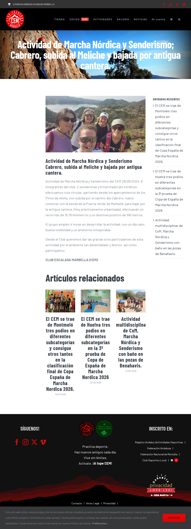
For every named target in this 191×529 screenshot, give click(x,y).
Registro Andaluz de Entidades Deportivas (159, 442)
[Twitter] (34, 442)
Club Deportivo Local (154, 460)
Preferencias (99, 523)
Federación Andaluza (159, 448)
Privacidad (109, 503)
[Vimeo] (43, 442)
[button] (179, 19)
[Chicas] (96, 124)
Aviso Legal (92, 503)
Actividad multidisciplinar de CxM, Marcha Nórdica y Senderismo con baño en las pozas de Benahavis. (132, 342)
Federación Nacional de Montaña (158, 454)
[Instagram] (26, 442)
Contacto (76, 503)
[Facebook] (17, 442)
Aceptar (174, 517)
